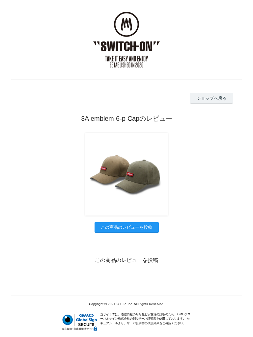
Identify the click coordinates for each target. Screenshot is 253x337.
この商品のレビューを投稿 (126, 227)
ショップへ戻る (212, 98)
